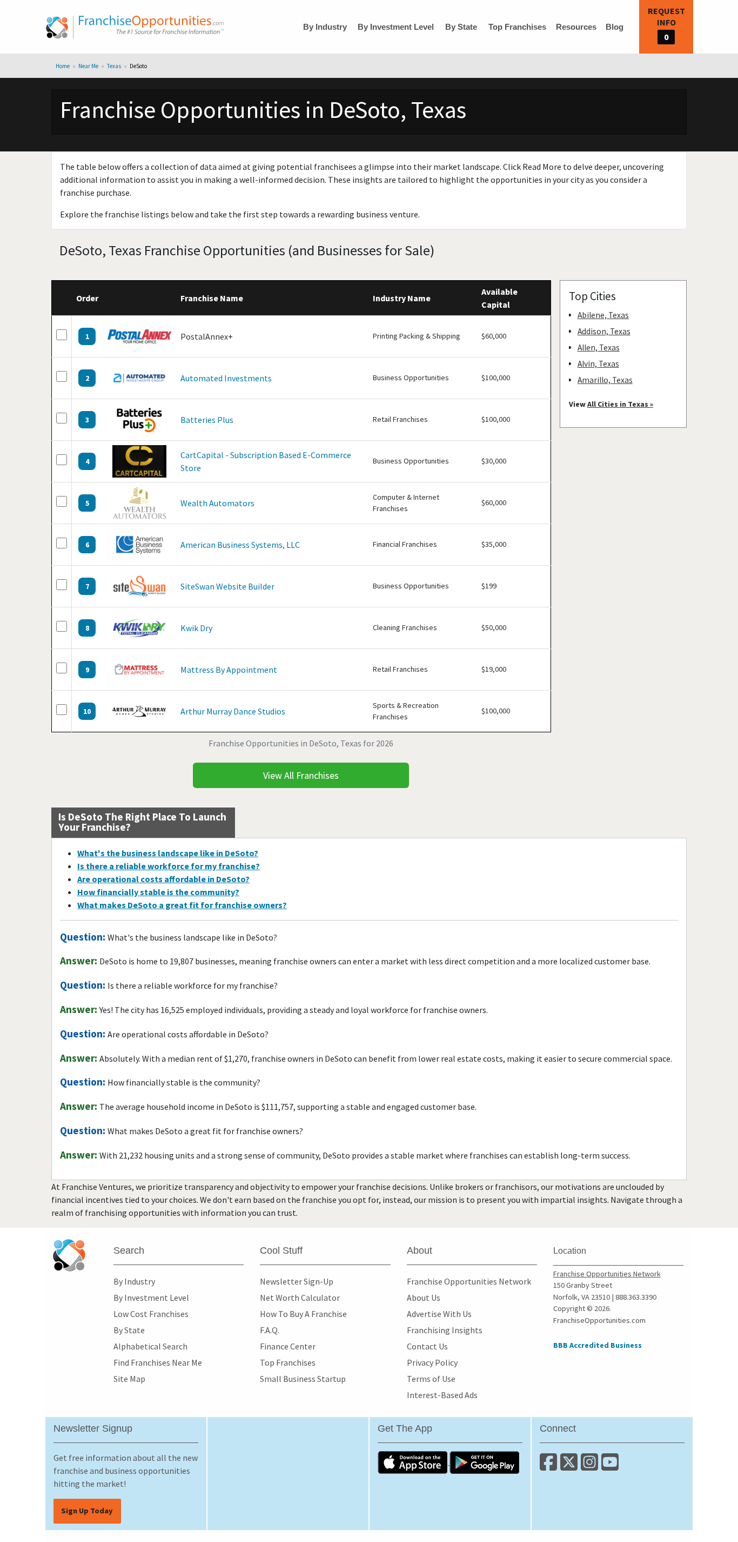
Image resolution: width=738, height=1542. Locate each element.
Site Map (129, 1378)
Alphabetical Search (150, 1346)
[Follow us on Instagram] (591, 1466)
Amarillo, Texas (605, 380)
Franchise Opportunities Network (469, 1281)
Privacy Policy (432, 1362)
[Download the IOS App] (413, 1461)
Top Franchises (517, 26)
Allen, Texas (599, 347)
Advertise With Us (439, 1313)
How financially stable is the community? (158, 891)
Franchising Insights (444, 1330)
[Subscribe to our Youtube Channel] (610, 1466)
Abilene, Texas (603, 315)
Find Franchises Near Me (157, 1362)
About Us (423, 1297)
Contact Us (427, 1346)
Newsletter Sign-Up (296, 1281)
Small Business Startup (303, 1378)
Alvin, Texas (598, 364)
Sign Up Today (87, 1510)
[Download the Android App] (484, 1461)
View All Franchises (301, 775)
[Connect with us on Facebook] (550, 1466)
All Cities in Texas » (620, 404)
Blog (614, 26)
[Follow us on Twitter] (570, 1466)
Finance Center (288, 1346)
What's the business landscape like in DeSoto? (167, 853)
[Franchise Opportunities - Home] (135, 27)
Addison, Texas (604, 331)
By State (461, 26)
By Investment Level (396, 26)
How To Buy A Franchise (303, 1313)
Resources (576, 26)
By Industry (325, 26)
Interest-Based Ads (442, 1394)
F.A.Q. (269, 1330)
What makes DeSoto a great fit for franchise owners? (182, 904)
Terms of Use (431, 1378)
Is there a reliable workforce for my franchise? (168, 866)
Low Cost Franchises (151, 1313)
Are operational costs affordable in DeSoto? (163, 878)
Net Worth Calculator (300, 1297)
